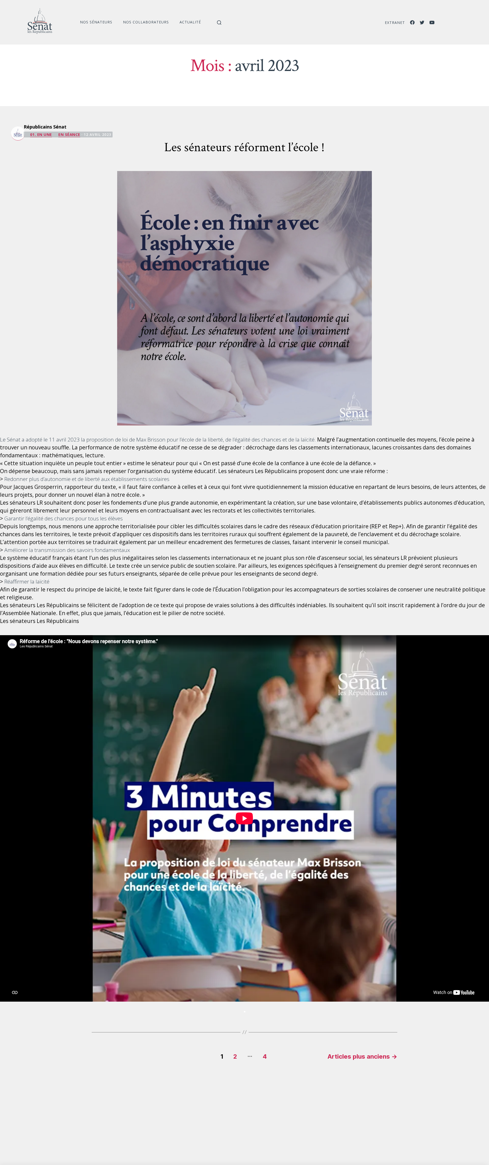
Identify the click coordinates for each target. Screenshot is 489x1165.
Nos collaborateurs (146, 22)
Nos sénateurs (96, 22)
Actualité (190, 22)
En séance (69, 134)
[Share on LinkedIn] (244, 1012)
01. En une (41, 134)
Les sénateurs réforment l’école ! (244, 147)
